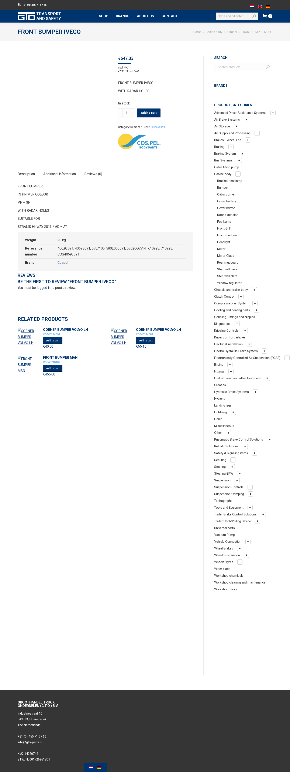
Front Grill (224, 228)
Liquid (218, 419)
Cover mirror (226, 208)
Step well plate (227, 276)
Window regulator (229, 283)
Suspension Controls (229, 487)
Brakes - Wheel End (227, 140)
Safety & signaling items (231, 453)
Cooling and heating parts (232, 310)
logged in (44, 288)
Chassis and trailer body (231, 290)
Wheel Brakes (223, 548)
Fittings (219, 371)
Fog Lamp (224, 222)
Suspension (222, 480)
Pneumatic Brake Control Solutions (238, 439)
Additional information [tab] (59, 174)
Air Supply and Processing (232, 133)
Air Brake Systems (227, 119)
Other (218, 433)
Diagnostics (222, 324)
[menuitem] (103, 16)
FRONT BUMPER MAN (60, 357)
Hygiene (219, 399)
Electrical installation (228, 344)
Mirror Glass (225, 256)
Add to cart (149, 112)
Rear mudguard (227, 262)
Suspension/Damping (229, 494)
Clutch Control (224, 296)
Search (268, 67)
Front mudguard (228, 235)
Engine (218, 365)
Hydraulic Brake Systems (231, 392)
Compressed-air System (231, 303)
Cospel (63, 263)
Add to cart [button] (52, 340)
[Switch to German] (268, 5)
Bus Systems (223, 160)
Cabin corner (226, 194)
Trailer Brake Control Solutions (235, 514)
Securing (220, 460)
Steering (220, 467)
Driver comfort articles (230, 337)
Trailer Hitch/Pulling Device (232, 521)
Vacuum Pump (224, 535)
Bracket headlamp (229, 181)
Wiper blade (222, 569)
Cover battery (226, 201)
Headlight (223, 242)
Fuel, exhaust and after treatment (237, 378)
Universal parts (224, 528)
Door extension (227, 215)
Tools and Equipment (229, 507)
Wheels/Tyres (223, 562)
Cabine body (222, 174)
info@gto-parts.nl (30, 742)
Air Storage (222, 126)
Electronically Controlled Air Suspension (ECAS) (247, 358)
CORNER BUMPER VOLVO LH (65, 329)
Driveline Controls (226, 330)
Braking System (225, 154)
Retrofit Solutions (226, 446)
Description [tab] (26, 174)
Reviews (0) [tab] (93, 174)
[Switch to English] (260, 5)
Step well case (227, 269)
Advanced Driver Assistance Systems (240, 113)
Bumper (135, 126)
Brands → (223, 86)
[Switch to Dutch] (252, 5)
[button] (273, 112)
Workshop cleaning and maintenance (240, 582)
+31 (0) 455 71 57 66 (34, 4)
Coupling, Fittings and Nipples (234, 317)
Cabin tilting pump (226, 167)
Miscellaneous (224, 426)
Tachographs (223, 501)
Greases (220, 385)
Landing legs (223, 405)
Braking (219, 147)
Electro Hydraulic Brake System (236, 351)
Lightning (220, 412)
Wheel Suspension (227, 555)
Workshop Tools (225, 589)
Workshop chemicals (229, 576)
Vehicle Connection (227, 542)
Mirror (221, 249)
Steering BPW (223, 473)
